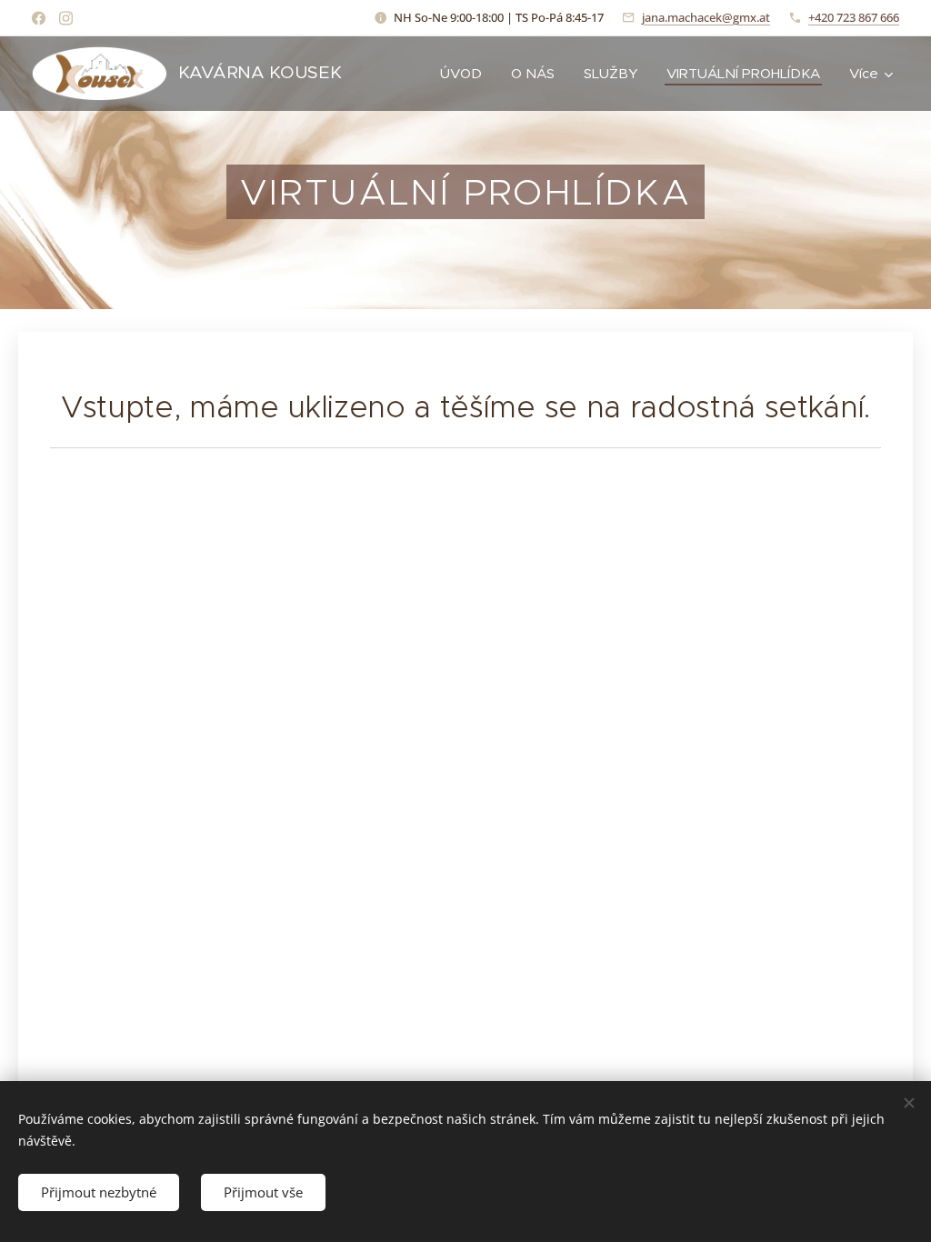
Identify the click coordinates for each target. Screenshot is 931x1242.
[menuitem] (465, 73)
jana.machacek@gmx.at (706, 17)
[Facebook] (38, 18)
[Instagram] (66, 18)
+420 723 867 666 (853, 17)
